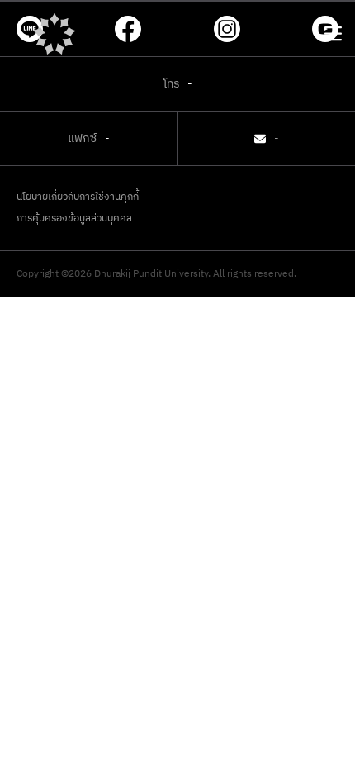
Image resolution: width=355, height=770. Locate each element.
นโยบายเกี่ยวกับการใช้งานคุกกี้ (78, 197)
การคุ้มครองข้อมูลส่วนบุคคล (74, 219)
